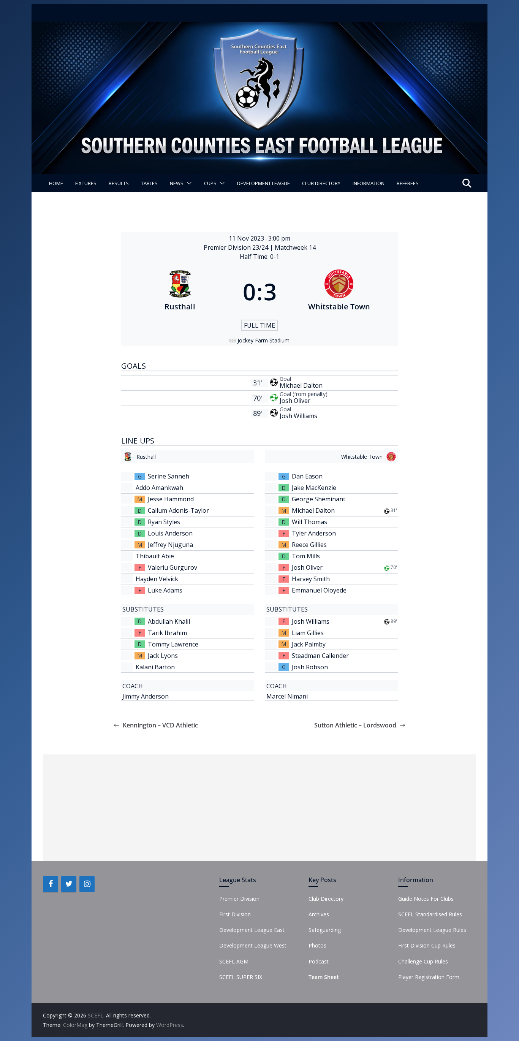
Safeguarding (325, 929)
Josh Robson (310, 667)
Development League (263, 183)
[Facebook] (50, 884)
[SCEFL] (259, 27)
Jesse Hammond (171, 499)
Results (119, 183)
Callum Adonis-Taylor (178, 510)
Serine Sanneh (168, 476)
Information (369, 183)
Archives (319, 914)
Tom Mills (306, 556)
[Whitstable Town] (339, 291)
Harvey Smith (311, 579)
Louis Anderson (170, 533)
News (177, 183)
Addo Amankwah (159, 487)
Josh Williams (298, 416)
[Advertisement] (259, 807)
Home (56, 183)
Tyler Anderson (314, 533)
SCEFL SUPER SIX (240, 977)
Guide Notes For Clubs (426, 898)
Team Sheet (324, 977)
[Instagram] (87, 884)
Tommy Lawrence (173, 644)
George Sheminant (318, 499)
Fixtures (86, 183)
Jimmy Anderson (145, 696)
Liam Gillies (308, 633)
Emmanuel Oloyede (319, 590)
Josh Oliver (295, 400)
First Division (235, 914)
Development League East (252, 929)
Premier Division (239, 898)
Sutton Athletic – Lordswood (355, 725)
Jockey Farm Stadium (263, 340)
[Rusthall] (180, 291)
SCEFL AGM (233, 961)
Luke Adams (165, 590)
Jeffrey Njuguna (170, 544)
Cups (210, 183)
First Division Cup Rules (427, 945)
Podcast (319, 961)
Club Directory (321, 183)
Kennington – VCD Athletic (160, 725)
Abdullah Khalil (169, 621)
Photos (317, 945)
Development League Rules (432, 929)
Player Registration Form (428, 977)
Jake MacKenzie (314, 487)
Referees (408, 183)
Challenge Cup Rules (423, 961)
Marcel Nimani (287, 696)
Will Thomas (309, 522)
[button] (188, 183)
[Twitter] (68, 884)
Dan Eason (307, 476)
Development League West (252, 945)
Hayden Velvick (157, 579)
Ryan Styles (164, 522)
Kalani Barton (155, 667)
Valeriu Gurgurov (172, 567)
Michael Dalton (301, 385)
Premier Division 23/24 (237, 247)
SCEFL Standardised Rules (430, 914)
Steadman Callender (320, 655)
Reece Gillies (309, 544)
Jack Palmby (309, 644)
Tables (149, 183)
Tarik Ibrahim (167, 633)
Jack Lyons (163, 655)
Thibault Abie (155, 556)
